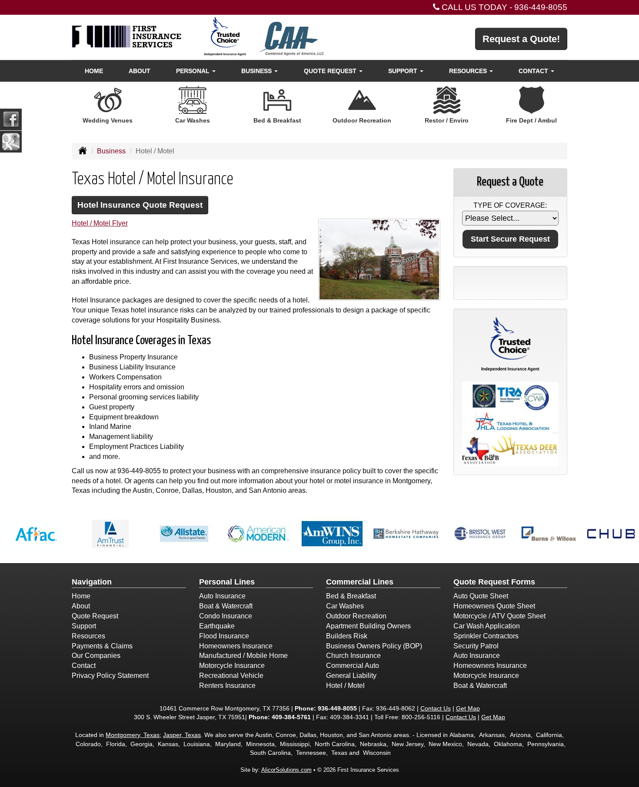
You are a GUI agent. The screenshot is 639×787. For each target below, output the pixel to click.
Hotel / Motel (345, 685)
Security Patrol (476, 646)
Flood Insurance (224, 636)
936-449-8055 (540, 7)
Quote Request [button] (331, 70)
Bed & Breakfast (351, 596)
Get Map (468, 708)
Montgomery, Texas (133, 734)
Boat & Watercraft (226, 606)
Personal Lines (227, 582)
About (139, 70)
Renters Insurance (227, 685)
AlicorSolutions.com (286, 770)
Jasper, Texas (182, 734)
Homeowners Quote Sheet (494, 606)
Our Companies (96, 655)
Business (111, 151)
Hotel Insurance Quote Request (140, 204)
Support (84, 626)
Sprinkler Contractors (486, 636)
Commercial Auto (352, 665)
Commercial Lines (359, 582)
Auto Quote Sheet (480, 596)
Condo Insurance (225, 616)
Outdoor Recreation (356, 616)
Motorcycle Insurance (232, 665)
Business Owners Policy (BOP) (374, 646)
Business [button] (257, 70)
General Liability (351, 675)
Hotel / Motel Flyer (100, 223)
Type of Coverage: (510, 205)
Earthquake (217, 626)
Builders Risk (346, 636)
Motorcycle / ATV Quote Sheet (499, 616)
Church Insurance (353, 655)
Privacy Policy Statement (110, 675)
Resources (88, 636)
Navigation (92, 582)
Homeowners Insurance (236, 646)
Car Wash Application (486, 626)
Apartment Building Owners (368, 626)
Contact (84, 665)
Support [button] (403, 70)
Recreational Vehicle (231, 675)
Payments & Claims (102, 646)
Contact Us (435, 708)
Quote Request (95, 616)
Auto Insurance (222, 596)
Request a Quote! (521, 38)
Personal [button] (193, 70)
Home (94, 70)
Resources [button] (469, 70)
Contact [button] (534, 70)
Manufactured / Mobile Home (243, 655)
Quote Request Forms (494, 582)
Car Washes (345, 606)
